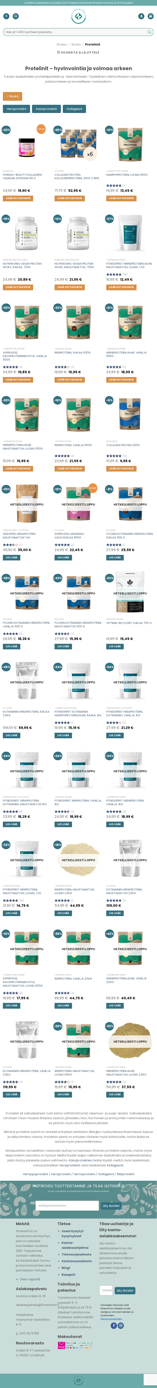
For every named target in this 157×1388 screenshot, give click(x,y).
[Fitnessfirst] (78, 16)
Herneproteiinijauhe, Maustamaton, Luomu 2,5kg (126, 1072)
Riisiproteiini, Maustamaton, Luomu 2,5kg (75, 891)
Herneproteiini (84, 1174)
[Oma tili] (141, 16)
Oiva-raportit (30, 1279)
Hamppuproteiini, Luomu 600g (127, 175)
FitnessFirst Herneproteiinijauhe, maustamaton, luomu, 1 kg (129, 265)
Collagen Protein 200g (123, 445)
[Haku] (16, 16)
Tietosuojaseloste (76, 1254)
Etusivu (62, 44)
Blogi (66, 1268)
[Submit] (149, 32)
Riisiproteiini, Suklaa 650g (73, 353)
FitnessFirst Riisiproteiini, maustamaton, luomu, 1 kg (22, 891)
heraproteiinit (69, 1165)
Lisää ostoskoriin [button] (18, 198)
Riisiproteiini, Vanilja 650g (73, 445)
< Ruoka (12, 96)
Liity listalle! (111, 1206)
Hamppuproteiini (35, 1174)
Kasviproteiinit (46, 109)
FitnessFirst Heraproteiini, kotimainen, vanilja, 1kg (124, 713)
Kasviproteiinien (80, 1160)
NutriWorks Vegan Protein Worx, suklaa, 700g (22, 265)
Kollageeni (74, 109)
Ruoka (76, 44)
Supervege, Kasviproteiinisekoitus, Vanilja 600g (25, 356)
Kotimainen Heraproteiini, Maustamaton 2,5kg (124, 891)
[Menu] (6, 16)
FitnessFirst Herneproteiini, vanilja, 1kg (125, 802)
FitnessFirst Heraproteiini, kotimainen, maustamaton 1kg (25, 802)
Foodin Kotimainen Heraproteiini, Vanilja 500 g (26, 624)
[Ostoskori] (151, 16)
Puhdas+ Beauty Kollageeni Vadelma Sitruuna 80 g (22, 176)
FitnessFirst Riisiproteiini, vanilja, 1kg (78, 802)
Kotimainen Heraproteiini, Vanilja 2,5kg (27, 1072)
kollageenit (115, 1165)
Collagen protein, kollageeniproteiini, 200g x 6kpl (77, 176)
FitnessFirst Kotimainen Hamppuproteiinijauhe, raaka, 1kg (78, 713)
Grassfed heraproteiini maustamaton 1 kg (19, 535)
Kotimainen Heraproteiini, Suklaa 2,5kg (26, 713)
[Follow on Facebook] (114, 1325)
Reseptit (68, 1275)
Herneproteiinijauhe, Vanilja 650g (126, 354)
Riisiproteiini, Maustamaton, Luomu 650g (75, 1072)
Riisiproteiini (125, 1174)
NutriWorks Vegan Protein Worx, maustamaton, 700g (74, 265)
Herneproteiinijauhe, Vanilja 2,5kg (126, 980)
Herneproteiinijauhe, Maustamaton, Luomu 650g (23, 446)
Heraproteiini (16, 109)
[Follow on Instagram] (121, 1325)
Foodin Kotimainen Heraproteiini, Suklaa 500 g (129, 535)
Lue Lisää (11, 557)
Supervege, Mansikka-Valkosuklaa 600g (70, 535)
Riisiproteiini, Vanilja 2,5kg (73, 979)
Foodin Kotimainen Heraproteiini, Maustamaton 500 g (78, 624)
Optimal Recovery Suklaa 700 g (129, 623)
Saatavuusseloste (77, 1261)
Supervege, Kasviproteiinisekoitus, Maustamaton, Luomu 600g (23, 982)
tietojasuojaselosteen (111, 1318)
